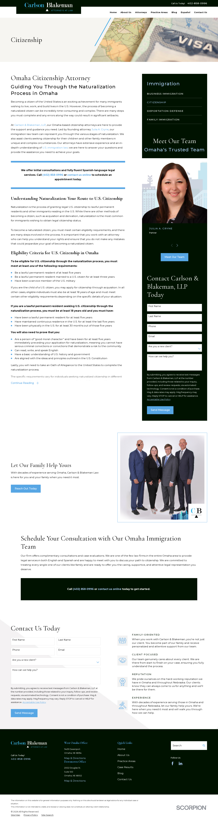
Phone (152, 326)
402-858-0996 (197, 3)
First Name (154, 306)
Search (177, 745)
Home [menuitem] (113, 12)
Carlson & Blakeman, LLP (30, 124)
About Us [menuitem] (125, 12)
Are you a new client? (160, 346)
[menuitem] (174, 93)
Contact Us (124, 779)
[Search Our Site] (204, 745)
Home (121, 749)
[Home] (49, 7)
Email (151, 336)
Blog (120, 773)
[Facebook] (172, 763)
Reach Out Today (26, 488)
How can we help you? (161, 356)
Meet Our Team (174, 257)
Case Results (125, 767)
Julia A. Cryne (100, 129)
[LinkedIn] (180, 763)
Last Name (154, 316)
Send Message (160, 409)
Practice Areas (126, 761)
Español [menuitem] (185, 12)
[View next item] (177, 245)
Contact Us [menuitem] (200, 12)
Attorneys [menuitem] (141, 12)
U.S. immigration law (55, 147)
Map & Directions (75, 758)
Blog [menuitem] (174, 12)
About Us (123, 755)
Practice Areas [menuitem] (159, 12)
